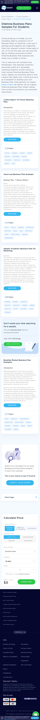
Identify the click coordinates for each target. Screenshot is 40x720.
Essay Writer (6, 612)
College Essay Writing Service (12, 604)
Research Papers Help (9, 596)
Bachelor (12, 540)
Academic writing (9, 528)
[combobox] (20, 551)
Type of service (10, 524)
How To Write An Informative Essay (17, 504)
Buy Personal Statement (10, 616)
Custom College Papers (10, 620)
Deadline (7, 557)
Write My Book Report (9, 608)
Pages (6, 565)
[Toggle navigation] (37, 8)
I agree (35, 717)
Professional (28, 540)
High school (12, 537)
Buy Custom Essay (8, 600)
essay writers (7, 84)
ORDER (34, 2)
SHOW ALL (18, 632)
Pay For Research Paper (10, 592)
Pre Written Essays (8, 624)
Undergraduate (28, 537)
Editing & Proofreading (20, 528)
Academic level (9, 533)
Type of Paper (8, 547)
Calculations (31, 528)
